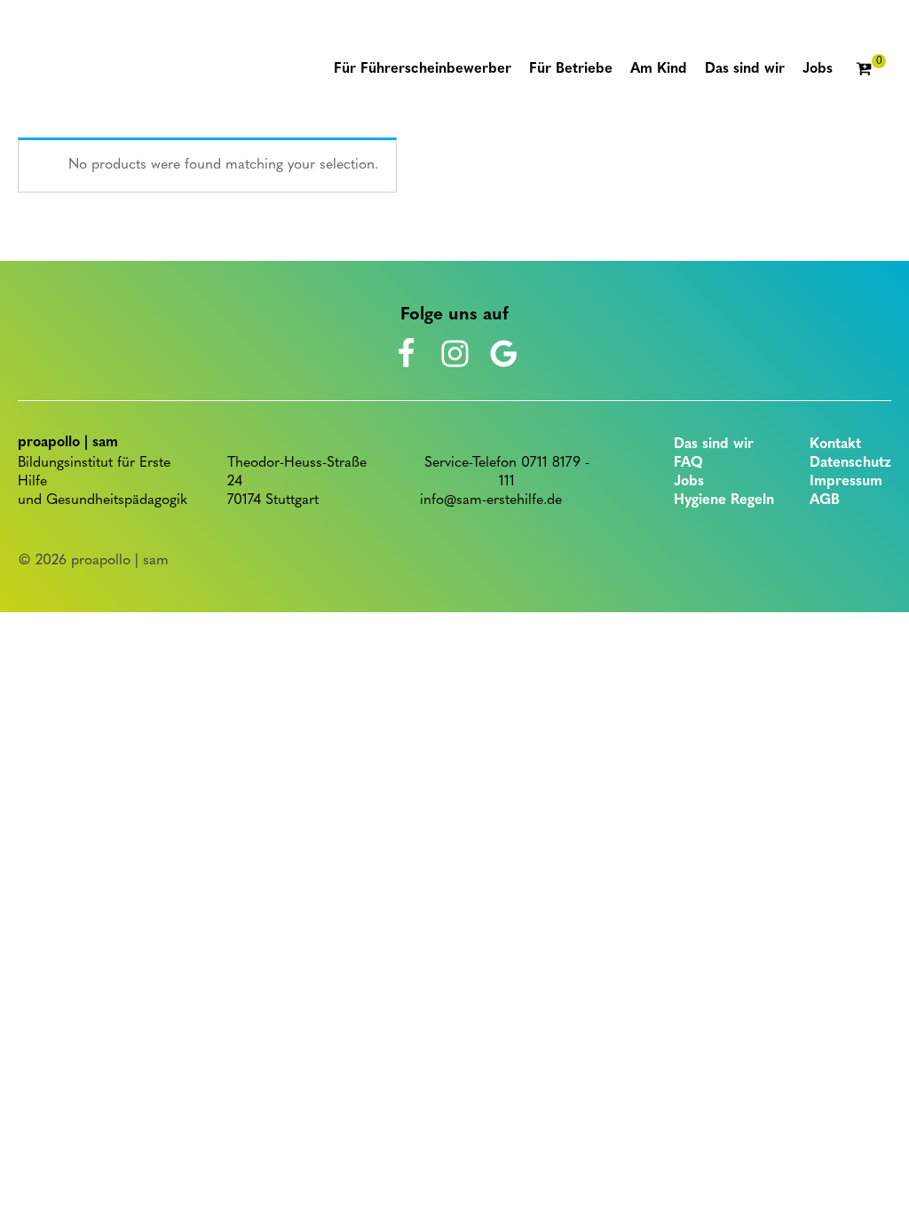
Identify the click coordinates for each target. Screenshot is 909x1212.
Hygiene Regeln (724, 500)
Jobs (689, 482)
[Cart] (870, 70)
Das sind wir (714, 444)
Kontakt (835, 444)
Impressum (846, 482)
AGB (825, 500)
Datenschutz (850, 463)
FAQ (688, 463)
